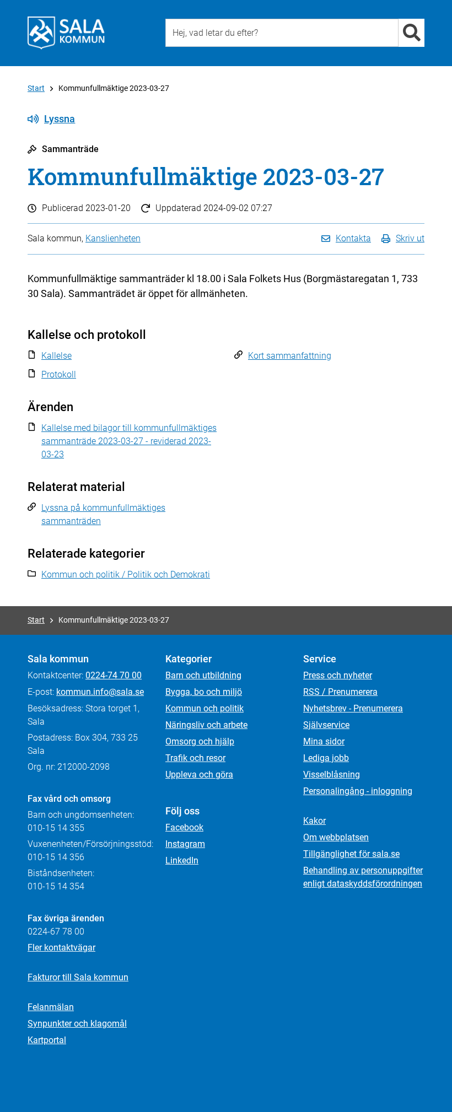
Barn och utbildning (203, 675)
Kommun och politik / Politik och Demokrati (125, 574)
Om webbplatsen (336, 837)
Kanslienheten (113, 238)
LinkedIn (181, 860)
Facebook (184, 827)
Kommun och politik (204, 708)
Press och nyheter (337, 675)
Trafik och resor (195, 758)
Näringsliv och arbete (206, 725)
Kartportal (47, 1040)
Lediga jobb (326, 758)
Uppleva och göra (199, 774)
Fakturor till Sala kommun (78, 977)
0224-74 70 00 (113, 675)
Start (36, 88)
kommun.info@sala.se (100, 692)
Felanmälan (51, 1007)
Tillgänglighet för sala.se (351, 854)
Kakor (314, 821)
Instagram (185, 844)
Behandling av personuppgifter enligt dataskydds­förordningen (363, 877)
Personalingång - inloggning (357, 791)
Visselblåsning (331, 774)
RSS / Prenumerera (340, 692)
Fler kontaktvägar (61, 947)
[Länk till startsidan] (66, 33)
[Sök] (411, 33)
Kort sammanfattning (289, 355)
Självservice (326, 725)
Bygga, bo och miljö (203, 692)
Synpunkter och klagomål (77, 1023)
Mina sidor (324, 741)
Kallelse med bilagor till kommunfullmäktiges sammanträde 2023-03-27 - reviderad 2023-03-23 (129, 441)
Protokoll (58, 374)
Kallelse (56, 355)
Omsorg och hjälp (199, 741)
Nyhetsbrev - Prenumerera (353, 708)
